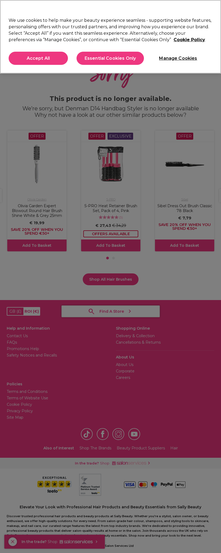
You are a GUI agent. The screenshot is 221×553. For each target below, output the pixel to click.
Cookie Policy (189, 39)
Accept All (38, 58)
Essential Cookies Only (110, 58)
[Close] (212, 9)
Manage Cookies (178, 58)
